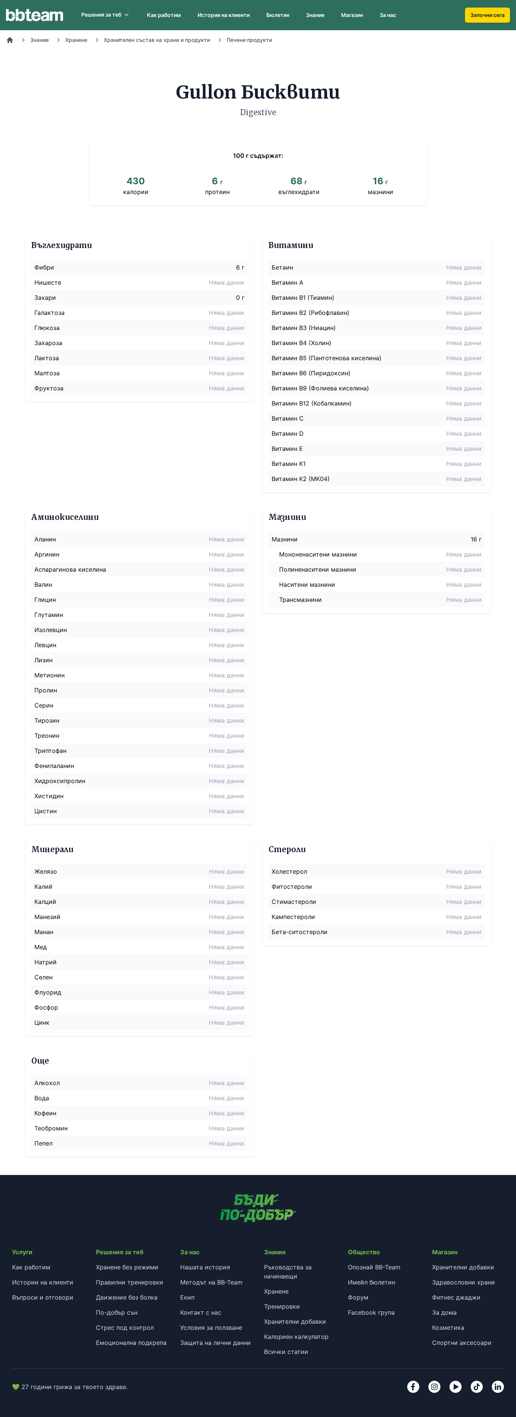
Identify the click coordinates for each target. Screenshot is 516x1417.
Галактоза (49, 312)
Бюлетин (277, 15)
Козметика (448, 1327)
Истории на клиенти (224, 15)
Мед (40, 947)
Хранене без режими (127, 1267)
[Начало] (10, 40)
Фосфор (46, 1007)
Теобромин (51, 1128)
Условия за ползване (211, 1327)
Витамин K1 (289, 463)
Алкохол (47, 1083)
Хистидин (48, 796)
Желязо (45, 871)
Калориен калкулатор (296, 1336)
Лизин (43, 660)
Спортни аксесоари (461, 1342)
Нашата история (205, 1267)
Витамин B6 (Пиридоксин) (311, 373)
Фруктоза (48, 388)
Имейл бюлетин (371, 1282)
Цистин (45, 811)
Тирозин (46, 720)
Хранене (76, 40)
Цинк (41, 1022)
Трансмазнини (300, 599)
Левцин (45, 645)
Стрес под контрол (125, 1327)
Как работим (164, 15)
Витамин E (287, 448)
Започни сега (487, 15)
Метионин (49, 675)
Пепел (43, 1143)
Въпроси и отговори (42, 1297)
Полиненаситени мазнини (317, 569)
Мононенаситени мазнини (318, 554)
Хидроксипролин (59, 781)
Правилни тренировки (129, 1282)
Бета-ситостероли (300, 932)
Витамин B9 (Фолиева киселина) (320, 388)
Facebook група (371, 1312)
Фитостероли (292, 886)
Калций (45, 901)
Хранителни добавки (295, 1321)
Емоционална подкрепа (131, 1342)
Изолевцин (50, 630)
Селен (43, 977)
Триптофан (50, 750)
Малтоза (47, 373)
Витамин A (287, 282)
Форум (358, 1297)
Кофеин (45, 1113)
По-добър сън (116, 1312)
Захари (45, 297)
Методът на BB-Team (211, 1282)
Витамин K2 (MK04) (301, 479)
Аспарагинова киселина (70, 569)
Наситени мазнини (307, 584)
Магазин (352, 15)
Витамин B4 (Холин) (301, 343)
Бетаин (282, 267)
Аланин (45, 539)
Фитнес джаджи (456, 1297)
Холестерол (289, 871)
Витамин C (288, 418)
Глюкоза (47, 328)
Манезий (47, 917)
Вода (41, 1098)
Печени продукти (249, 40)
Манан (43, 932)
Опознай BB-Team (374, 1267)
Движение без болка (127, 1297)
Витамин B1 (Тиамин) (303, 297)
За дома (444, 1312)
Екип (187, 1297)
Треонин (46, 735)
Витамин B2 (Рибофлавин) (310, 312)
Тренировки (282, 1306)
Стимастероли (294, 901)
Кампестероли (293, 917)
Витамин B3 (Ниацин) (304, 328)
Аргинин (46, 554)
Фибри (44, 267)
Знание (315, 15)
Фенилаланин (54, 765)
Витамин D (288, 433)
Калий (43, 886)
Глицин (45, 599)
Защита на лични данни (215, 1342)
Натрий (45, 962)
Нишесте (47, 282)
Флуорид (47, 992)
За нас (388, 15)
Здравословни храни (463, 1282)
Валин (43, 584)
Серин (43, 705)
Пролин (45, 690)
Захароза (48, 343)
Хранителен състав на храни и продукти (157, 40)
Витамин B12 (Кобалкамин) (312, 403)
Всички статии (286, 1351)
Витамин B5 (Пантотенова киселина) (327, 358)
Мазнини (285, 539)
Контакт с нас (200, 1312)
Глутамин (48, 614)
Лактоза (46, 358)
